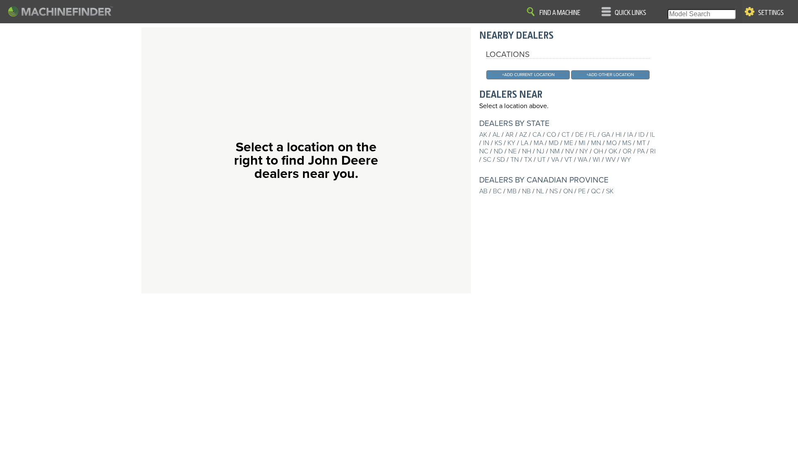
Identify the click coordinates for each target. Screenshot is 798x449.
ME (568, 143)
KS (498, 143)
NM (555, 151)
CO (551, 135)
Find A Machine (559, 13)
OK (612, 151)
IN (486, 143)
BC (497, 191)
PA (641, 151)
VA (555, 159)
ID (641, 135)
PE (582, 191)
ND (498, 151)
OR (627, 151)
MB (512, 191)
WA (582, 159)
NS (553, 191)
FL (592, 135)
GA (605, 135)
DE (579, 135)
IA (630, 135)
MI (582, 143)
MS (626, 143)
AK (483, 135)
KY (511, 143)
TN (514, 159)
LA (524, 143)
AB (483, 191)
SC (487, 159)
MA (538, 143)
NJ (540, 151)
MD (554, 143)
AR (509, 135)
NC (483, 151)
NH (526, 151)
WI (596, 159)
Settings (771, 13)
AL (496, 135)
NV (569, 151)
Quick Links (630, 13)
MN (596, 143)
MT (641, 143)
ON (568, 191)
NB (526, 191)
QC (596, 191)
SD (501, 159)
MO (611, 143)
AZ (523, 135)
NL (540, 191)
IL (652, 135)
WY (626, 159)
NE (512, 151)
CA (536, 135)
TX (528, 159)
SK (609, 191)
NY (583, 151)
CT (566, 135)
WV (611, 159)
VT (568, 159)
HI (619, 135)
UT (541, 159)
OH (598, 151)
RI (653, 151)
